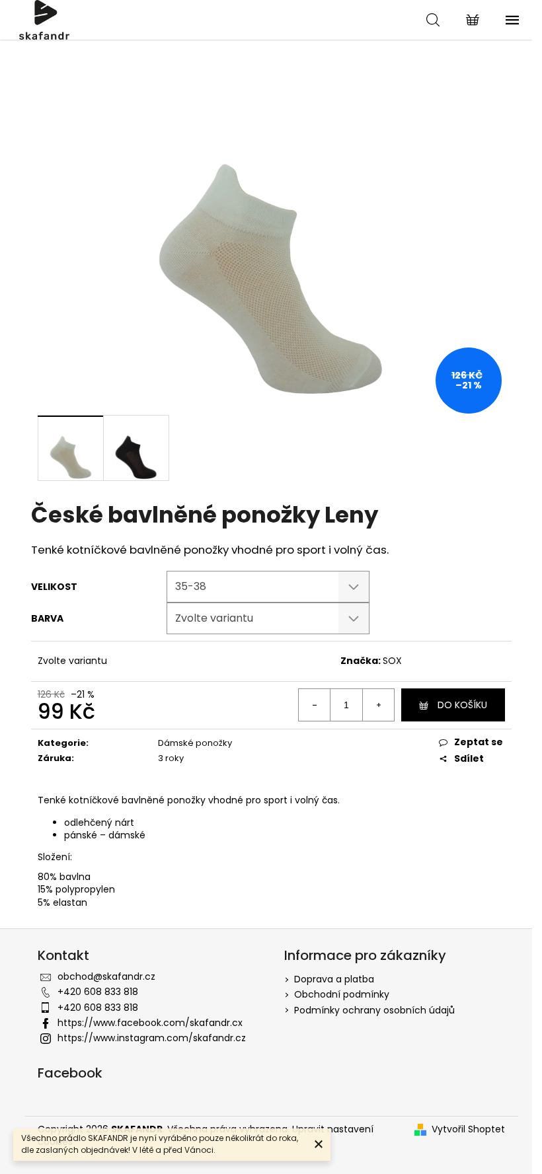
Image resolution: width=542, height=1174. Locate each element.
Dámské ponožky (195, 743)
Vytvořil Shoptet (468, 1129)
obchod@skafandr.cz (106, 976)
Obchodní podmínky (341, 994)
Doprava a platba (334, 979)
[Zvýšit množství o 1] (378, 705)
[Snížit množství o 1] (314, 705)
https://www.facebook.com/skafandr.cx (150, 1022)
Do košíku (462, 705)
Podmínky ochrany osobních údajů (374, 1010)
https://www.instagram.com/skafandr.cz (152, 1038)
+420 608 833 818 (98, 991)
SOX (392, 660)
